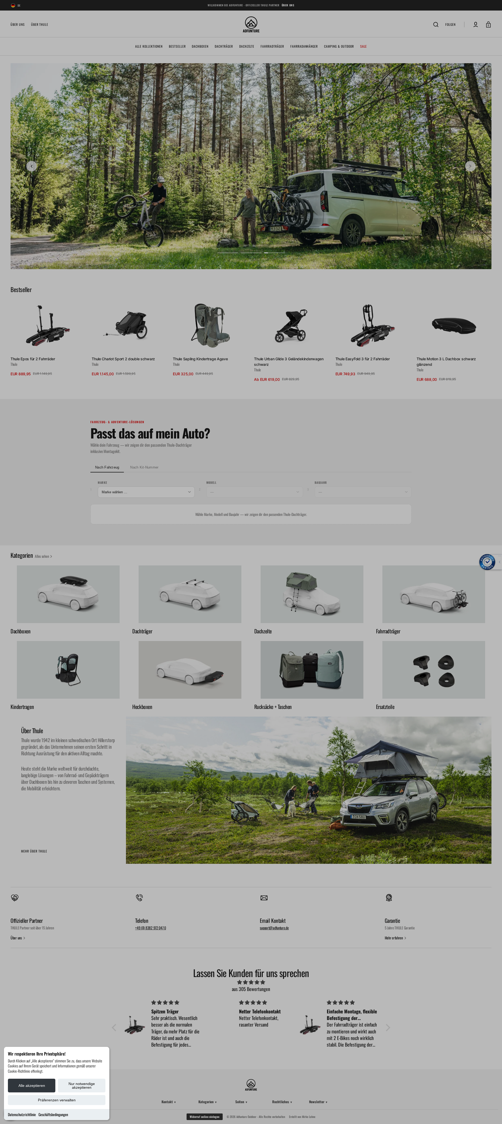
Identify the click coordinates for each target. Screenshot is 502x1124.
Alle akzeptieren (31, 1085)
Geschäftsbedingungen (53, 1114)
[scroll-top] (491, 1113)
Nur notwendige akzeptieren (82, 1086)
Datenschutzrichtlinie (22, 1114)
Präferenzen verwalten (57, 1100)
